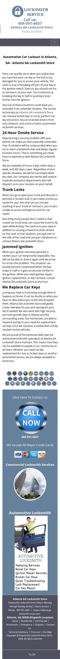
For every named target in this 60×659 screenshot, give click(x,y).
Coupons (39, 624)
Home (15, 621)
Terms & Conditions (18, 632)
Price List (35, 632)
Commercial (41, 621)
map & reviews (41, 606)
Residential (26, 621)
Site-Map (47, 632)
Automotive (12, 624)
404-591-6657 (30, 23)
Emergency (26, 624)
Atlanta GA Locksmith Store (36, 112)
